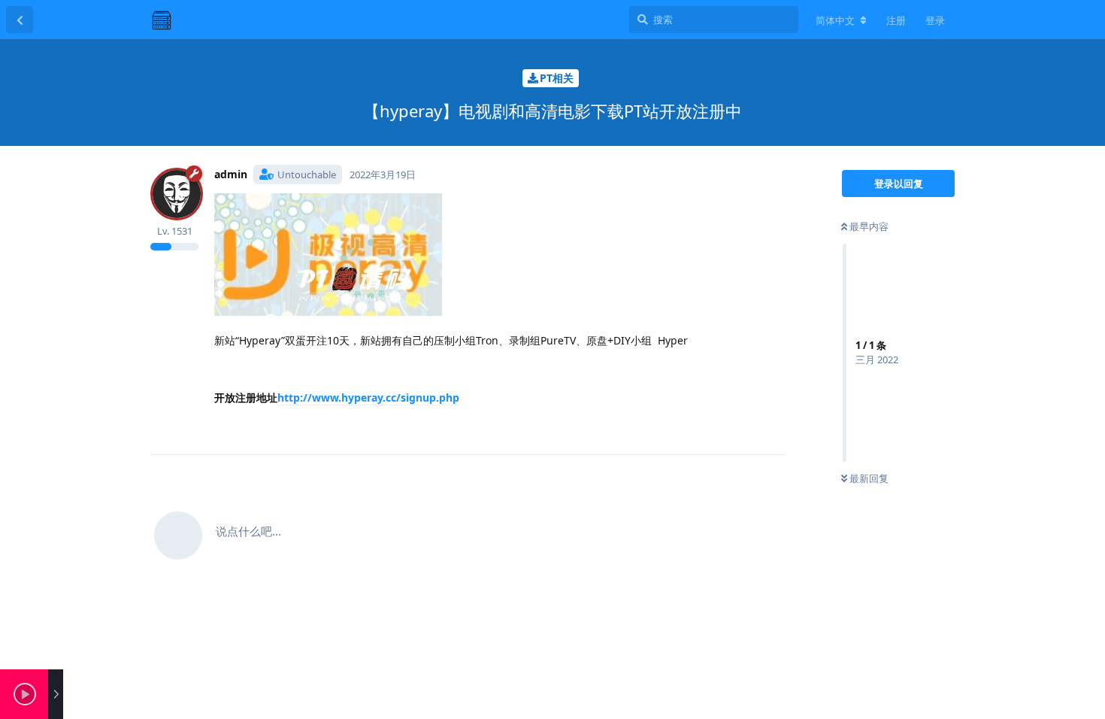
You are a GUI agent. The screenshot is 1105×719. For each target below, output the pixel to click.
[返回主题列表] (19, 19)
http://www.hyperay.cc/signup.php (368, 397)
